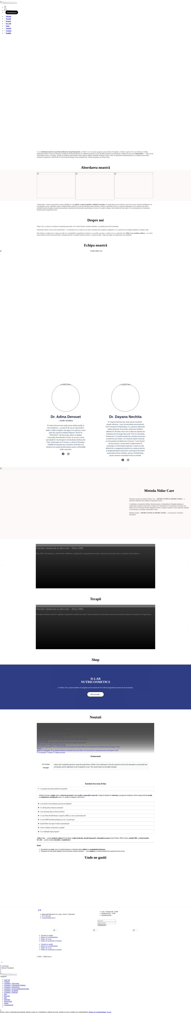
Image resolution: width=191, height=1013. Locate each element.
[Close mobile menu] (0, 972)
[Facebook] (63, 454)
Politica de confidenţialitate (49, 937)
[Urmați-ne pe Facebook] (38, 910)
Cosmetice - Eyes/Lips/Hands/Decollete (16, 989)
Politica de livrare (46, 939)
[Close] (1, 966)
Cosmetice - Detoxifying (11, 987)
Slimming (7, 999)
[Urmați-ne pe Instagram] (40, 910)
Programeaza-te (12, 12)
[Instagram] (68, 454)
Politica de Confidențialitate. (97, 1012)
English (8, 33)
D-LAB (8, 23)
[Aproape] (1, 968)
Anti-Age (7, 980)
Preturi (8, 21)
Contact (8, 31)
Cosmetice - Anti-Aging (11, 983)
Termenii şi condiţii (47, 935)
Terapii (8, 19)
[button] (2, 565)
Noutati (8, 28)
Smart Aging (8, 1001)
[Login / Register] (5, 7)
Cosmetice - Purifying (11, 992)
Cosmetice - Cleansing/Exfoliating (14, 985)
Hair (5, 994)
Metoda (8, 16)
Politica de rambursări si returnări (51, 941)
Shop (7, 26)
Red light (7, 996)
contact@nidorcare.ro (48, 918)
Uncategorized (8, 1005)
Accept (109, 1012)
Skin (5, 998)
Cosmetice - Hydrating (11, 990)
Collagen (7, 981)
